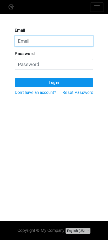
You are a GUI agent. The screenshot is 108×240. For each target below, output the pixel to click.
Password (25, 53)
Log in (54, 83)
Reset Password (77, 92)
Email (20, 30)
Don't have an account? (35, 92)
